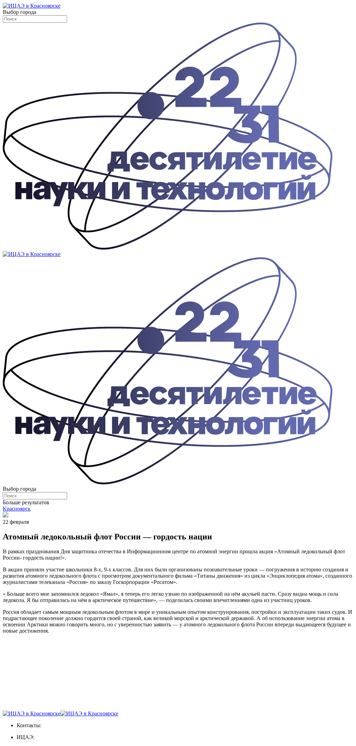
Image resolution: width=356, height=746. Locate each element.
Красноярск (17, 509)
